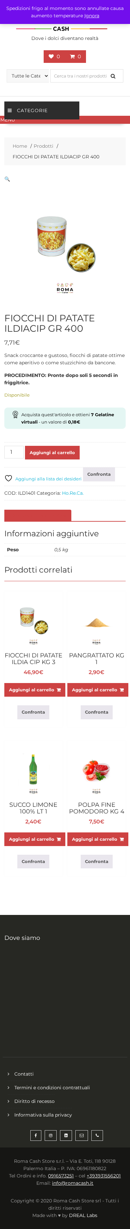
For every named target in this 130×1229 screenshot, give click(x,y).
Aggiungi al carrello (52, 452)
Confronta (99, 474)
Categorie (32, 110)
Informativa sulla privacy (43, 1115)
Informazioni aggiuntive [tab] (37, 516)
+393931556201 (104, 1176)
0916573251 (61, 1176)
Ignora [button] (91, 16)
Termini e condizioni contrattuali (52, 1088)
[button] (65, 120)
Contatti (24, 1074)
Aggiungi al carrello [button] (31, 689)
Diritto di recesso (34, 1101)
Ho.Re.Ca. (73, 493)
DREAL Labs (83, 1215)
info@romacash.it (72, 1183)
